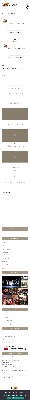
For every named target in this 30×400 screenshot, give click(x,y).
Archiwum (5, 268)
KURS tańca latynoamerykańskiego (15, 146)
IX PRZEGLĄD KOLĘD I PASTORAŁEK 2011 (15, 124)
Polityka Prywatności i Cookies (11, 333)
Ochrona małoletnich (8, 342)
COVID (4, 339)
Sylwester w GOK (15, 168)
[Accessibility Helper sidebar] (28, 7)
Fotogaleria (5, 258)
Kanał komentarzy (7, 320)
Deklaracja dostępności (9, 336)
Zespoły (4, 242)
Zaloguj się (5, 314)
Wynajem (4, 261)
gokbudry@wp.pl (11, 376)
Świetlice (4, 246)
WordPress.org (6, 324)
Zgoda (9, 397)
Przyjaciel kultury (7, 265)
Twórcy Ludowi (6, 249)
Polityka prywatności (18, 397)
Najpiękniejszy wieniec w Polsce (7, 254)
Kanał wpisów (6, 317)
